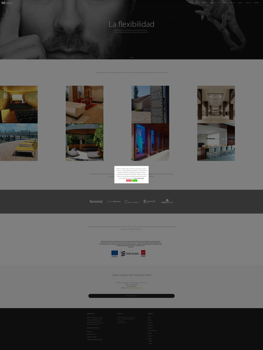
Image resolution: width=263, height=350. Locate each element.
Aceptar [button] (134, 180)
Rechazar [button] (129, 180)
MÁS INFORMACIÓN (139, 178)
